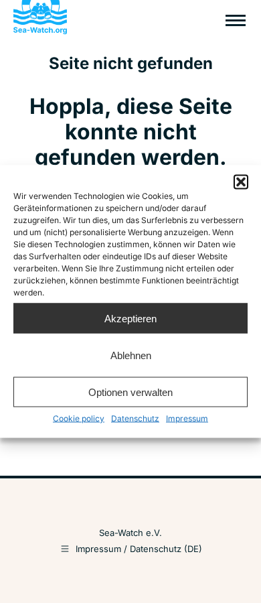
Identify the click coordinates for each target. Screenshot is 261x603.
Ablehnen (130, 354)
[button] (241, 182)
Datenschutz (135, 418)
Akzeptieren (130, 318)
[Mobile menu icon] (236, 20)
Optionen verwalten (130, 391)
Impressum (187, 418)
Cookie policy (78, 418)
